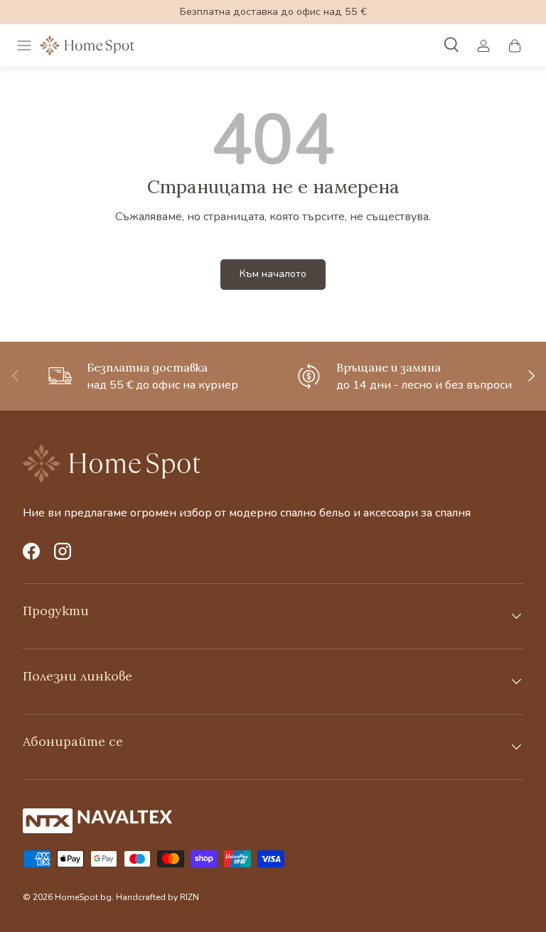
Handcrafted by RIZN (157, 897)
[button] (514, 45)
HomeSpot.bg (83, 897)
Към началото (273, 274)
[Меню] (24, 45)
